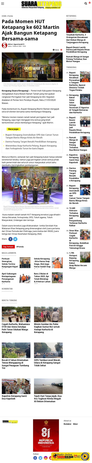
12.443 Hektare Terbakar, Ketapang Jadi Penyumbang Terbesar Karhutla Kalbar (78, 217)
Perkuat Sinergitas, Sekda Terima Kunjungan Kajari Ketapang (10, 264)
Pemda (10, 16)
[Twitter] (15, 239)
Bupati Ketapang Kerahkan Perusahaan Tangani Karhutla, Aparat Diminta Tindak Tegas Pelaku (77, 81)
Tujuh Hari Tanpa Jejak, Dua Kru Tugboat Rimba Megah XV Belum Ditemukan (48, 399)
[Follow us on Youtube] (51, 458)
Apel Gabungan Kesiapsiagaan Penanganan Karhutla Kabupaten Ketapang (9, 280)
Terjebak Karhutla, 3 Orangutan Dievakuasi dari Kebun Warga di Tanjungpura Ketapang (77, 38)
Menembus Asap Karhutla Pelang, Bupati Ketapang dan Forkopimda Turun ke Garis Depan (31, 147)
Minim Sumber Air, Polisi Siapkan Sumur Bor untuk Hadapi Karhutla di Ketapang (47, 328)
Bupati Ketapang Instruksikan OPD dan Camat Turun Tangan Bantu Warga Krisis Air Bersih (32, 136)
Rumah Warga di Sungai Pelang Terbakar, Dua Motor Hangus (77, 59)
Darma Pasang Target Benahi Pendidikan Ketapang (31, 141)
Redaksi (67, 424)
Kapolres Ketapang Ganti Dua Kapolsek (14, 397)
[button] (89, 1)
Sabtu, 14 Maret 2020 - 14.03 (17, 46)
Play (85, 456)
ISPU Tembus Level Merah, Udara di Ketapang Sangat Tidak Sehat (47, 363)
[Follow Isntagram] (46, 458)
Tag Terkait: (8, 247)
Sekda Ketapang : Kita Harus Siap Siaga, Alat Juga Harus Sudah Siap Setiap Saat (42, 264)
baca (56, 50)
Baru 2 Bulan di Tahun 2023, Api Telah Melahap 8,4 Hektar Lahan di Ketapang (42, 279)
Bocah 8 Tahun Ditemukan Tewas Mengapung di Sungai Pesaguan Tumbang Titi (15, 364)
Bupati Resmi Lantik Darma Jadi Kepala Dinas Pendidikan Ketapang (78, 49)
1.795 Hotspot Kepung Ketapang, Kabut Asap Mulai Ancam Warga (78, 260)
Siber (75, 424)
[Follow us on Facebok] (35, 458)
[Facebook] (10, 239)
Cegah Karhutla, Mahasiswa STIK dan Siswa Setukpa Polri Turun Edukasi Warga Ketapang (16, 328)
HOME (4, 16)
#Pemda (20, 247)
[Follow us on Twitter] (40, 458)
